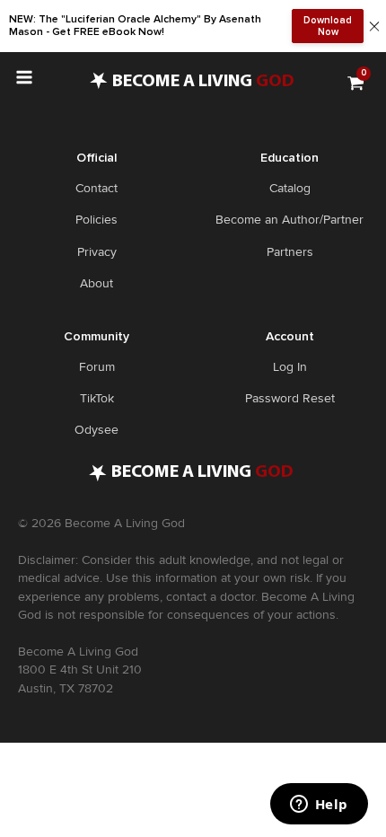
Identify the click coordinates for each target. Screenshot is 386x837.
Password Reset (290, 398)
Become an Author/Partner (289, 219)
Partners (290, 252)
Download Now (327, 26)
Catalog (290, 188)
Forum (97, 366)
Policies (96, 219)
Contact (96, 188)
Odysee (96, 429)
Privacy (97, 252)
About (96, 283)
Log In (290, 366)
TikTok (97, 398)
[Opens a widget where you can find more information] (318, 805)
